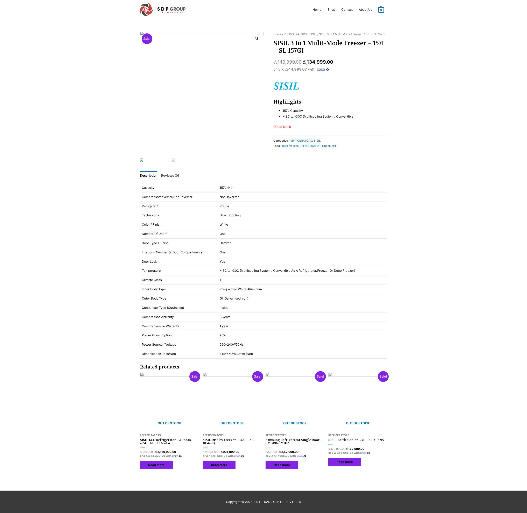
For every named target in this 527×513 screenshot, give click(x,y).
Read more (156, 465)
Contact (347, 10)
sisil (334, 145)
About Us (365, 10)
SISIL (312, 34)
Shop (331, 10)
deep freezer (289, 145)
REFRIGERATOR (310, 145)
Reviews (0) (170, 175)
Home (317, 10)
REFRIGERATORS (295, 34)
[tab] (148, 175)
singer (326, 145)
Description (148, 175)
